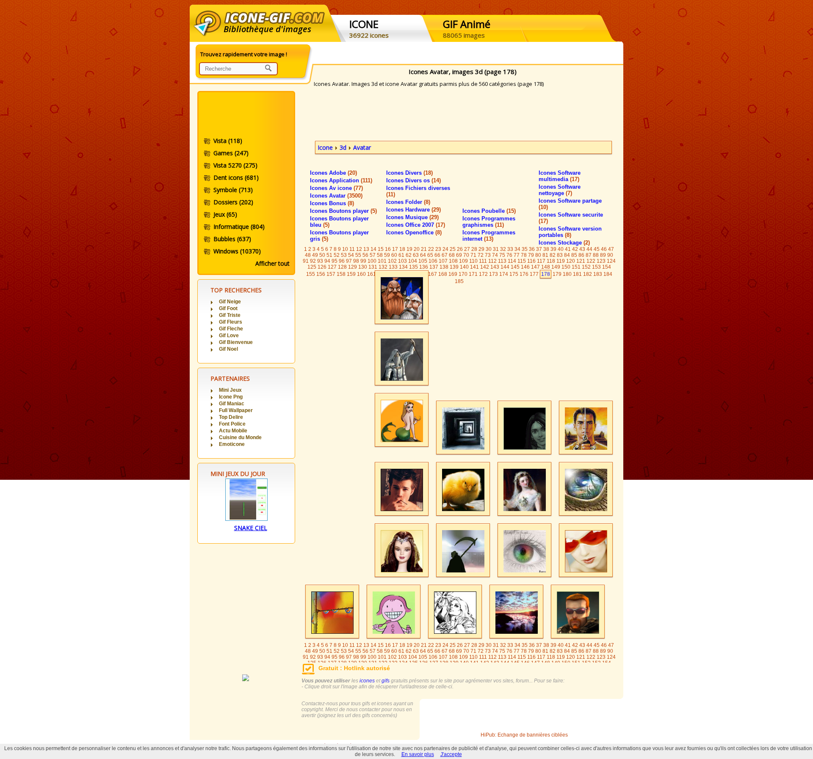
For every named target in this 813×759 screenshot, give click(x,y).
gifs (386, 681)
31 (496, 249)
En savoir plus (417, 754)
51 (329, 255)
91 (306, 261)
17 (395, 249)
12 (359, 249)
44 (589, 249)
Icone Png (231, 397)
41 (568, 249)
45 (597, 249)
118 (551, 261)
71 (473, 255)
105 (422, 261)
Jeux (225, 214)
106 (433, 261)
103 (402, 261)
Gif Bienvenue (236, 342)
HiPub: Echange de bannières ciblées (524, 735)
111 (483, 261)
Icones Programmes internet (488, 235)
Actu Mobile (233, 431)
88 (596, 255)
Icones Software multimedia (560, 176)
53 (344, 255)
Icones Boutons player (343, 211)
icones (367, 681)
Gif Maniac (231, 404)
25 (453, 249)
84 (567, 255)
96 (342, 261)
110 (473, 261)
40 (561, 249)
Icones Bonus (332, 203)
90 (610, 255)
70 (466, 255)
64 (423, 255)
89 (603, 255)
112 (492, 261)
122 (590, 261)
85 (574, 255)
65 (430, 255)
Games (231, 153)
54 (351, 255)
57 (373, 255)
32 (503, 249)
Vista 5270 (235, 165)
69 (459, 255)
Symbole (233, 190)
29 (481, 249)
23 (438, 249)
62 (409, 255)
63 (416, 255)
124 (611, 261)
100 (372, 261)
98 (356, 261)
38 (546, 249)
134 (403, 267)
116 (531, 261)
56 (365, 255)
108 (453, 261)
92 (313, 261)
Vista (227, 141)
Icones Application (341, 180)
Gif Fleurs (230, 322)
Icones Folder (408, 202)
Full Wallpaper (236, 410)
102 (392, 261)
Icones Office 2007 (415, 225)
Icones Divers (409, 173)
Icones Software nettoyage (560, 190)
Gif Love (229, 335)
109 (463, 261)
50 (322, 255)
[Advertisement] (245, 115)
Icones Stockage (564, 242)
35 (525, 249)
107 (443, 261)
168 (442, 274)
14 (373, 249)
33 (510, 249)
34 (517, 249)
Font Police (232, 424)
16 (388, 249)
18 (402, 249)
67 (445, 255)
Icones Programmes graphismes (488, 221)
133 (393, 267)
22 (431, 249)
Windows (237, 251)
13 (366, 249)
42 (575, 249)
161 (371, 274)
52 (337, 255)
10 (345, 249)
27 (467, 249)
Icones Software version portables (570, 232)
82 (553, 255)
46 (604, 249)
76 (509, 255)
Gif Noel (228, 349)
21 (424, 249)
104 (412, 261)
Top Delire (231, 417)
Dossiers (233, 202)
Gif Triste (230, 315)
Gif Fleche (231, 329)
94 (327, 261)
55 (358, 255)
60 (394, 255)
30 (489, 249)
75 (502, 255)
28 (474, 249)
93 (320, 261)
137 (433, 267)
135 (413, 267)
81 (545, 255)
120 (570, 261)
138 (444, 267)
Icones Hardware (413, 209)
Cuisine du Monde (240, 437)
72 (481, 255)
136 (423, 267)
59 (387, 255)
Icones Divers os (413, 180)
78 (524, 255)
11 (352, 249)
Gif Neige (230, 302)
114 (512, 261)
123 (601, 261)
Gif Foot (228, 308)
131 (372, 267)
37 (539, 249)
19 (409, 249)
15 (381, 249)
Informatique (239, 227)
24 (445, 249)
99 (363, 261)
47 (611, 249)
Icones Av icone (336, 188)
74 (495, 255)
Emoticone (232, 444)
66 (437, 255)
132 (383, 267)
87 (589, 255)
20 (417, 249)
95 (334, 261)
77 (517, 255)
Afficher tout (272, 263)
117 (541, 261)
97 (349, 261)
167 (432, 274)
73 (488, 255)
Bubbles (232, 239)
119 (560, 261)
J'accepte (451, 754)
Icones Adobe (333, 173)
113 (502, 261)
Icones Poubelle (489, 211)
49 (315, 255)
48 (308, 255)
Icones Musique (412, 217)
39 (553, 249)
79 (531, 255)
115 (521, 261)
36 (532, 249)
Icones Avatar (336, 195)
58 (380, 255)
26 (460, 249)
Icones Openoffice (414, 232)
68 (452, 255)
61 (401, 255)
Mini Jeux (230, 390)
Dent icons (236, 177)
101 (382, 261)
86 (581, 255)
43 (582, 249)
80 (538, 255)
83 (560, 255)
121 (580, 261)
